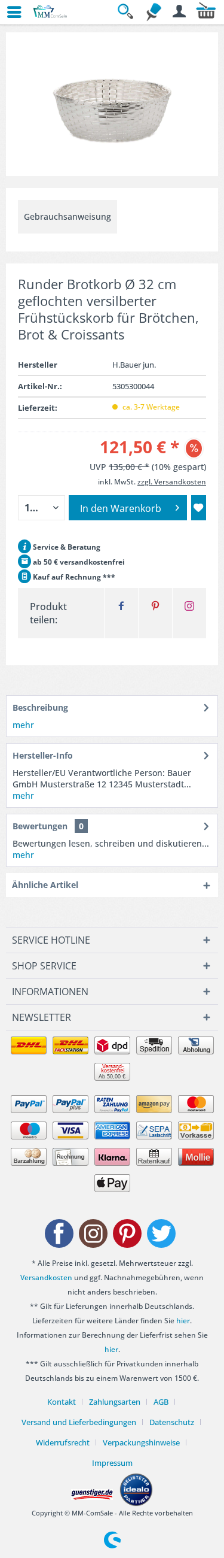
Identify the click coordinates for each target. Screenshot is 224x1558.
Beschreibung (40, 707)
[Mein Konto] (180, 12)
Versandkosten (46, 1277)
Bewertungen (40, 826)
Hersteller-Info (43, 755)
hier (183, 1320)
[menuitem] (9, 12)
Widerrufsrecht (63, 1442)
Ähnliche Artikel (45, 884)
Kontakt (61, 1401)
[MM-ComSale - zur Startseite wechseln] (50, 12)
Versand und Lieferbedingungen (79, 1422)
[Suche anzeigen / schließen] (127, 12)
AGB (161, 1401)
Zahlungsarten (114, 1401)
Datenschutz (171, 1422)
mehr (23, 724)
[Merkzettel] (153, 12)
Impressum (112, 1462)
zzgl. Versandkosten (171, 482)
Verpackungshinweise (141, 1442)
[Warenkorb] (206, 12)
